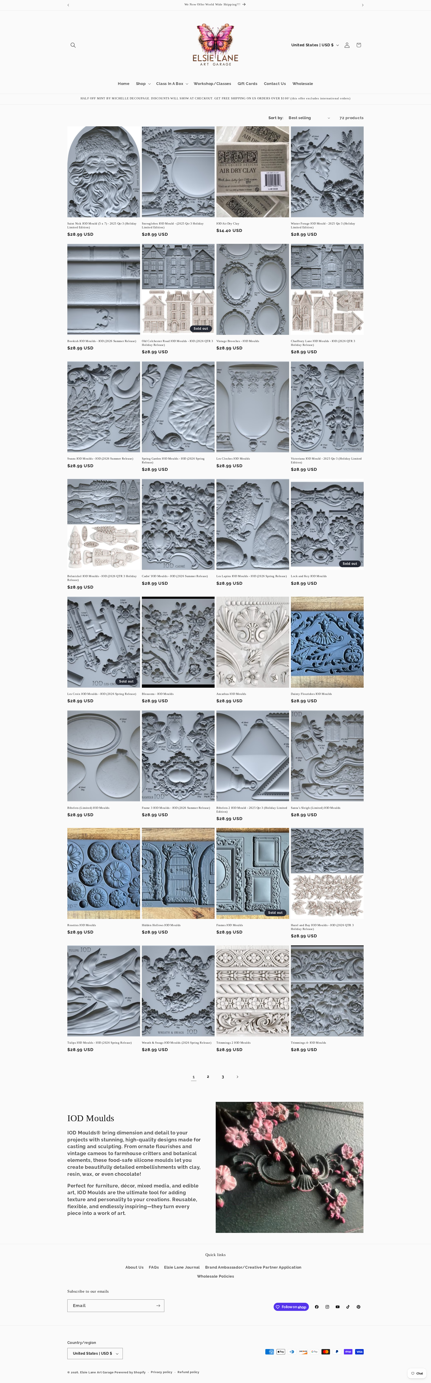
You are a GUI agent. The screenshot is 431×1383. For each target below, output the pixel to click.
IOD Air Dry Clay (228, 223)
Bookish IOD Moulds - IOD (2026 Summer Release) (101, 341)
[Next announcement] (363, 5)
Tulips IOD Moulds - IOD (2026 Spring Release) (99, 1042)
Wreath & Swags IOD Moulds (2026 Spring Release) (176, 1042)
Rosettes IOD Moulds (81, 925)
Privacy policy (161, 1372)
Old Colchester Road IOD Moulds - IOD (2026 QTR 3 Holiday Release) (177, 343)
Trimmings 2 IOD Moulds (233, 1042)
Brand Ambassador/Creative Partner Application (253, 1267)
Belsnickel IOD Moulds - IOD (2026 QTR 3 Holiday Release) (102, 578)
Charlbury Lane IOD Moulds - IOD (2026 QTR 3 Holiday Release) (323, 343)
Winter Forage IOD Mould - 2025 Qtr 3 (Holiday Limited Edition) (323, 225)
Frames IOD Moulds (229, 925)
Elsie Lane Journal (182, 1267)
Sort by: (275, 118)
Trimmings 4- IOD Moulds (308, 1042)
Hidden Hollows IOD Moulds (161, 925)
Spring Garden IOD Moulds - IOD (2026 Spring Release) (173, 460)
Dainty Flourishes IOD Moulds (311, 694)
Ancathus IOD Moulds (231, 694)
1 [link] (194, 1076)
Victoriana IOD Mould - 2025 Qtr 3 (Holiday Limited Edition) (326, 460)
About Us (134, 1267)
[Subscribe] (158, 1305)
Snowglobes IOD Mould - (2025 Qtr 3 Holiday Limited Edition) (173, 225)
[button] (73, 45)
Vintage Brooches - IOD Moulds (237, 341)
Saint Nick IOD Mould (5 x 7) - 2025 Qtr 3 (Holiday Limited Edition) (102, 225)
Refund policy (188, 1372)
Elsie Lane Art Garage (97, 1372)
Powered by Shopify (130, 1372)
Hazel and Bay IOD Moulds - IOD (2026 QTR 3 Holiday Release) (322, 927)
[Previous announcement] (68, 5)
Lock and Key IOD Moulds (309, 576)
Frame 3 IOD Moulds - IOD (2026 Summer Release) (176, 807)
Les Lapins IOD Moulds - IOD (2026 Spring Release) (251, 576)
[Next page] (237, 1077)
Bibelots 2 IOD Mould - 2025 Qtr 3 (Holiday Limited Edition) (251, 809)
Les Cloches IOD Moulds (233, 458)
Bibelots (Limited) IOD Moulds (88, 807)
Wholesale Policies (215, 1276)
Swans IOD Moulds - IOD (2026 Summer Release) (100, 458)
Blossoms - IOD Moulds (158, 694)
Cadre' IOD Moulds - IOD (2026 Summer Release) (175, 576)
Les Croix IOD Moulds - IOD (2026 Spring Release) (101, 694)
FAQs (154, 1267)
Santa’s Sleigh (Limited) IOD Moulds (316, 807)
